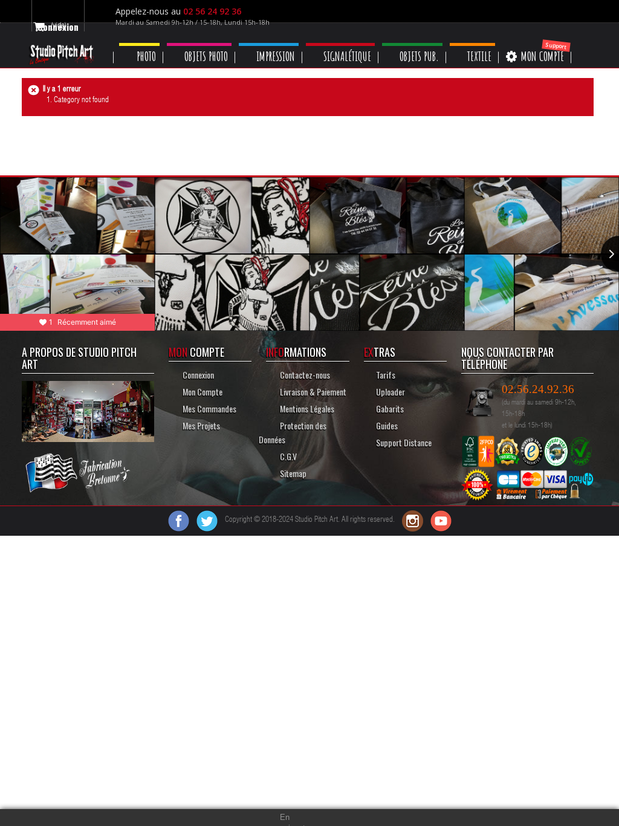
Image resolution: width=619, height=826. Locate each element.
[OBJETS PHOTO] (204, 44)
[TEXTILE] (490, 44)
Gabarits (390, 408)
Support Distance (403, 442)
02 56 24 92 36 (216, 11)
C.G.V (287, 456)
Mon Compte (201, 391)
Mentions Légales (307, 408)
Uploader (390, 391)
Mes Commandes (208, 408)
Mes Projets (200, 425)
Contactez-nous (304, 374)
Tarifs (385, 374)
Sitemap (292, 473)
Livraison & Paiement (312, 391)
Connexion (197, 374)
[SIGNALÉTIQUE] (352, 44)
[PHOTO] (141, 44)
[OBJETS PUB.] (427, 44)
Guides (387, 425)
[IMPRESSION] (277, 44)
